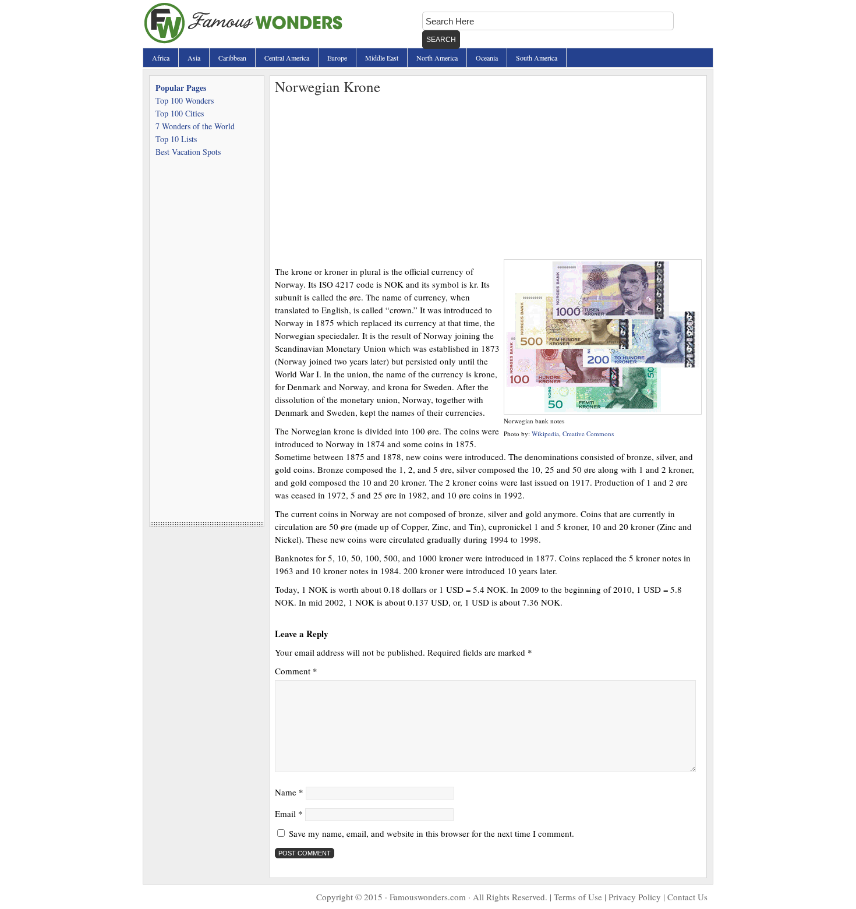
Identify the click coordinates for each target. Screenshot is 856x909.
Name (289, 792)
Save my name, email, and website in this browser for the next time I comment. (431, 833)
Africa (160, 57)
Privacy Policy (635, 897)
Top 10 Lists (176, 138)
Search (441, 40)
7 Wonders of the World (195, 126)
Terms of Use (578, 897)
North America (437, 57)
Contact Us (687, 897)
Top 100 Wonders (184, 100)
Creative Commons (588, 433)
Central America (286, 57)
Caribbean (232, 57)
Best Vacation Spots (188, 151)
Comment (296, 671)
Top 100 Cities (179, 113)
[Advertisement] (488, 177)
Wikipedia (545, 433)
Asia (194, 57)
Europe (337, 57)
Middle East (381, 57)
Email (289, 813)
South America (536, 57)
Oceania (487, 57)
